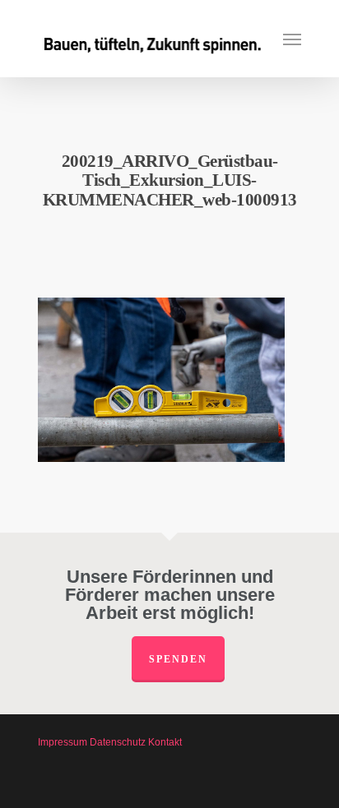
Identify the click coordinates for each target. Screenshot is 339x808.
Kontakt (165, 742)
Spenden (178, 659)
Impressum (62, 742)
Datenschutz (118, 742)
